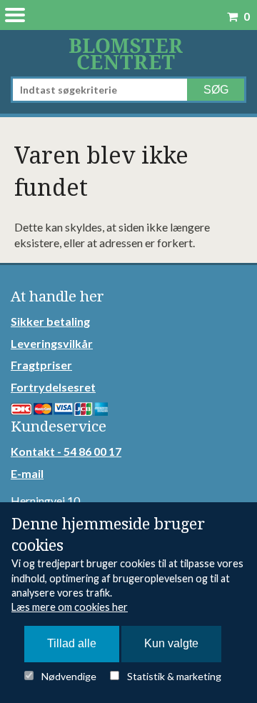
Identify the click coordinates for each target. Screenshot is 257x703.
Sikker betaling (50, 321)
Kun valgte (171, 643)
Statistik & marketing (174, 676)
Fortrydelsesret (53, 387)
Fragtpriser (41, 365)
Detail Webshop (128, 53)
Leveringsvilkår (52, 343)
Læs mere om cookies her (69, 607)
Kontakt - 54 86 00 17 (66, 451)
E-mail (27, 473)
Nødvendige (68, 676)
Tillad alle (71, 643)
